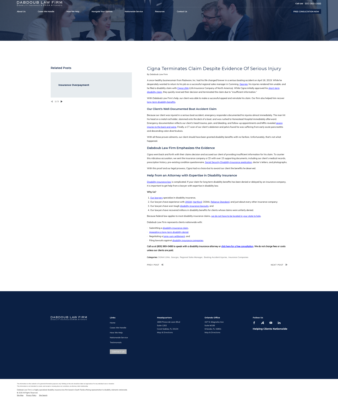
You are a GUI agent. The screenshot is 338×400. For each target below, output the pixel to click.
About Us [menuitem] (21, 11)
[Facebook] (254, 322)
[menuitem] (20, 395)
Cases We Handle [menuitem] (46, 11)
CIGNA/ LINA (164, 257)
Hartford (197, 201)
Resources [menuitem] (160, 11)
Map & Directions (165, 332)
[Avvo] (262, 322)
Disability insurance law (159, 181)
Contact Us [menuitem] (182, 11)
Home (112, 322)
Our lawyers (156, 197)
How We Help (116, 332)
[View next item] (62, 101)
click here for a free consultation (237, 246)
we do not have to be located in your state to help (236, 216)
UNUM (188, 201)
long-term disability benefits (161, 102)
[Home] (39, 3)
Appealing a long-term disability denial (168, 232)
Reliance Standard (220, 201)
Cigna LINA (183, 88)
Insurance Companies (238, 257)
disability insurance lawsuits (194, 206)
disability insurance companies (187, 240)
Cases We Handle (118, 327)
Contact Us (118, 351)
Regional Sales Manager (191, 257)
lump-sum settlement (174, 236)
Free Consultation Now (306, 11)
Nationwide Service (119, 337)
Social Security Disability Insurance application (228, 162)
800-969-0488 (313, 3)
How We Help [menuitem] (73, 11)
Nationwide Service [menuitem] (134, 11)
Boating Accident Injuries (215, 257)
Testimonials (116, 342)
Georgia (244, 84)
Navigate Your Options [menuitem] (102, 11)
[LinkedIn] (279, 322)
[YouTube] (271, 322)
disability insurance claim (175, 228)
